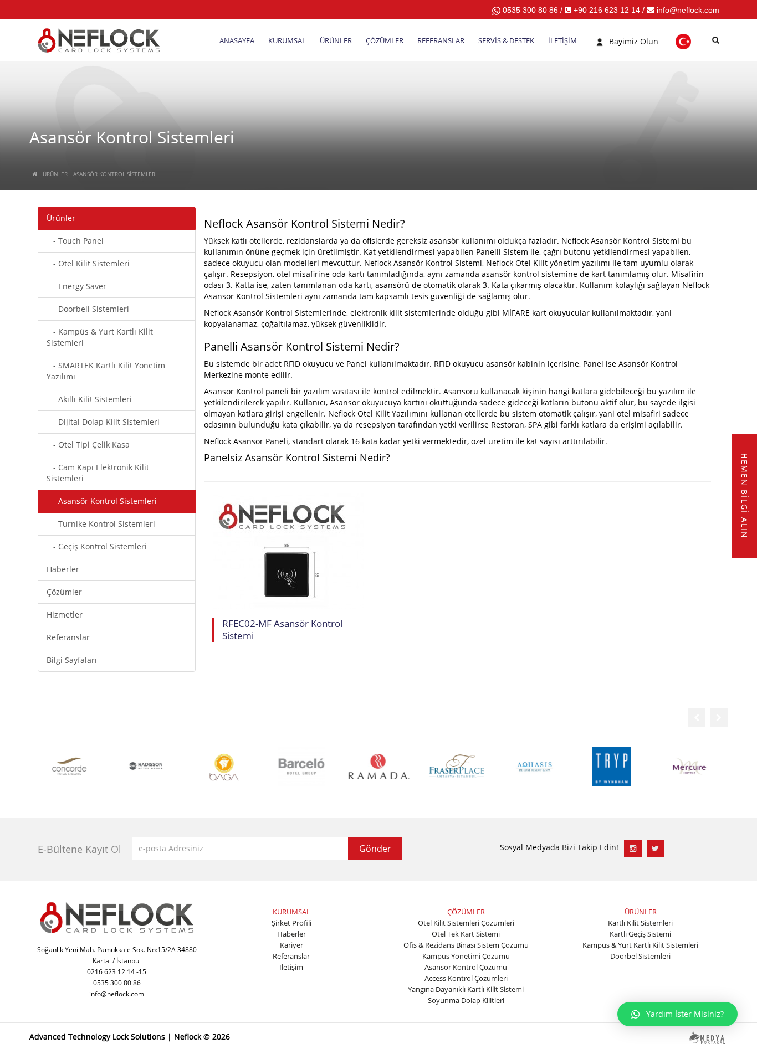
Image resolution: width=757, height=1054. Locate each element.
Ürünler (61, 218)
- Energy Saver (76, 286)
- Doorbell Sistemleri (88, 309)
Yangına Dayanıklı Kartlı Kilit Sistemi (466, 989)
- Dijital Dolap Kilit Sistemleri (103, 422)
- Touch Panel (75, 240)
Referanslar (68, 637)
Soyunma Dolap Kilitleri (466, 1000)
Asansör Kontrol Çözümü (465, 967)
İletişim (291, 967)
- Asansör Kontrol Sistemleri (102, 501)
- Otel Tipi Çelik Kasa (88, 444)
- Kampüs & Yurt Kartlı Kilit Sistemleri (100, 337)
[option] (68, 766)
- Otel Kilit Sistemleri (88, 263)
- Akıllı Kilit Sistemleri (89, 399)
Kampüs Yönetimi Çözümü (466, 956)
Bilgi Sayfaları (72, 660)
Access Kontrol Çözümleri (466, 978)
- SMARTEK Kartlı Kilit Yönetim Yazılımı (106, 371)
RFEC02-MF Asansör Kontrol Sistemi (282, 630)
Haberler (63, 569)
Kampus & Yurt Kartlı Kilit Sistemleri (640, 945)
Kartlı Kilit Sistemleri (640, 923)
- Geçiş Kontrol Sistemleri (97, 546)
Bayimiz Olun (633, 41)
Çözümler (64, 592)
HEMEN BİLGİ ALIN (744, 495)
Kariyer (291, 945)
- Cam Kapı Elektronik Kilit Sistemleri (98, 473)
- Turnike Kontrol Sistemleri (101, 523)
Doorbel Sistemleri (640, 956)
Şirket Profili (291, 923)
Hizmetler (65, 614)
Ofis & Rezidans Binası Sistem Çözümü (466, 945)
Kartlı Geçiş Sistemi (640, 934)
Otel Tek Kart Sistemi (466, 934)
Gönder (375, 848)
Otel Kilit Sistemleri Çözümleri (466, 923)
